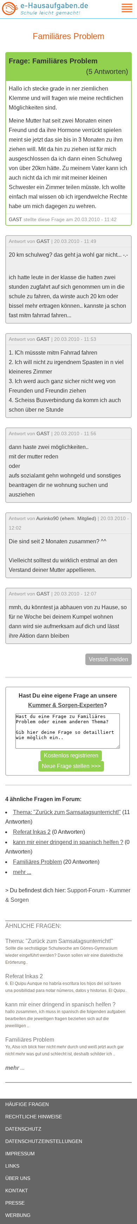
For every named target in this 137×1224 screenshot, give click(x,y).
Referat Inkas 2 (32, 832)
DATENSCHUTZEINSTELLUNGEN (43, 1141)
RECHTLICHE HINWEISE (33, 1116)
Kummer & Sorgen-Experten (66, 705)
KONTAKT (16, 1190)
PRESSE (15, 1203)
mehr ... (22, 872)
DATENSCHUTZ (23, 1129)
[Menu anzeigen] (119, 8)
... (15, 1068)
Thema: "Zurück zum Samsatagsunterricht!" (67, 812)
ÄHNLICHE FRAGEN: (33, 926)
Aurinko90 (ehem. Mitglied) (66, 518)
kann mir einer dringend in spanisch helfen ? (68, 842)
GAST (15, 219)
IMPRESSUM (20, 1153)
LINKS (12, 1166)
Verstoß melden (108, 659)
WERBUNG (18, 1215)
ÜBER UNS (17, 1178)
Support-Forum (86, 890)
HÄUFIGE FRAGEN (27, 1104)
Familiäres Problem (37, 862)
